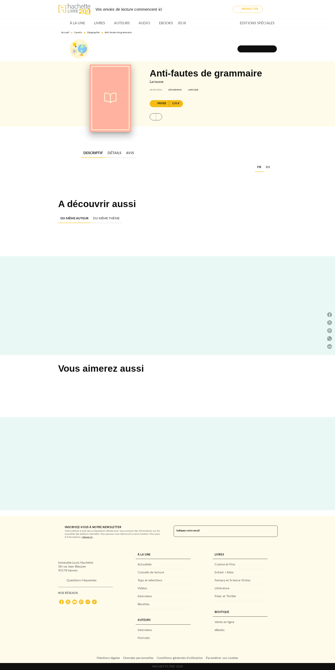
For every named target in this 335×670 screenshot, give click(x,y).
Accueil (65, 32)
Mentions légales (108, 658)
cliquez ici (87, 537)
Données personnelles (138, 658)
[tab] (62, 23)
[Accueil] (74, 9)
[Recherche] (272, 9)
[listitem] (61, 602)
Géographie (93, 32)
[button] (248, 9)
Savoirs (78, 32)
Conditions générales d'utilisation (180, 658)
